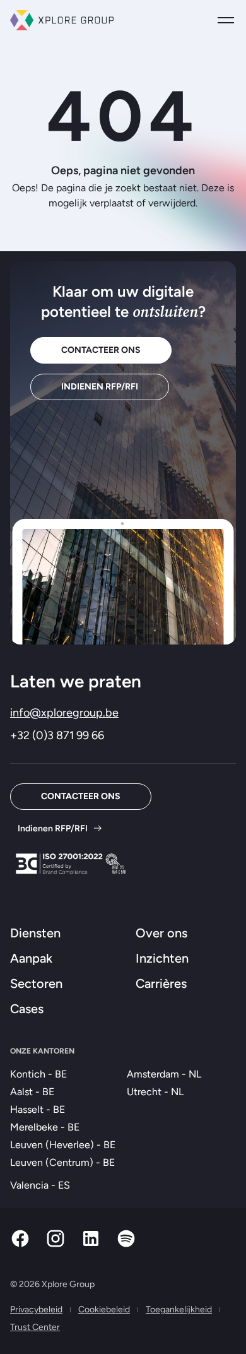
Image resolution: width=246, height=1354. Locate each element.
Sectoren (36, 983)
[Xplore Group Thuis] (62, 20)
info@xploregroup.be (64, 713)
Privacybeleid (36, 1309)
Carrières (161, 983)
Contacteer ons (101, 350)
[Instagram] (55, 1245)
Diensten (35, 933)
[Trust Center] (70, 864)
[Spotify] (126, 1245)
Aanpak (31, 958)
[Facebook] (20, 1245)
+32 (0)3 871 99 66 (57, 735)
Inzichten (162, 958)
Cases (27, 1008)
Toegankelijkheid (179, 1309)
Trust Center (35, 1327)
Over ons (161, 933)
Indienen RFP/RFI (99, 386)
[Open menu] (226, 20)
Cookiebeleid (104, 1309)
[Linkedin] (91, 1245)
